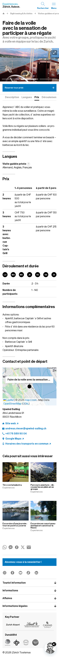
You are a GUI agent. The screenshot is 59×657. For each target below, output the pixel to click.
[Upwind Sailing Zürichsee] (29, 64)
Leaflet (10, 400)
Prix (36, 97)
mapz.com (31, 400)
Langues (27, 97)
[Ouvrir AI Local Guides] (50, 648)
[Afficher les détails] (54, 644)
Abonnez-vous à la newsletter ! (23, 562)
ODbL (25, 403)
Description (12, 97)
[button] (29, 386)
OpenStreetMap (12, 403)
